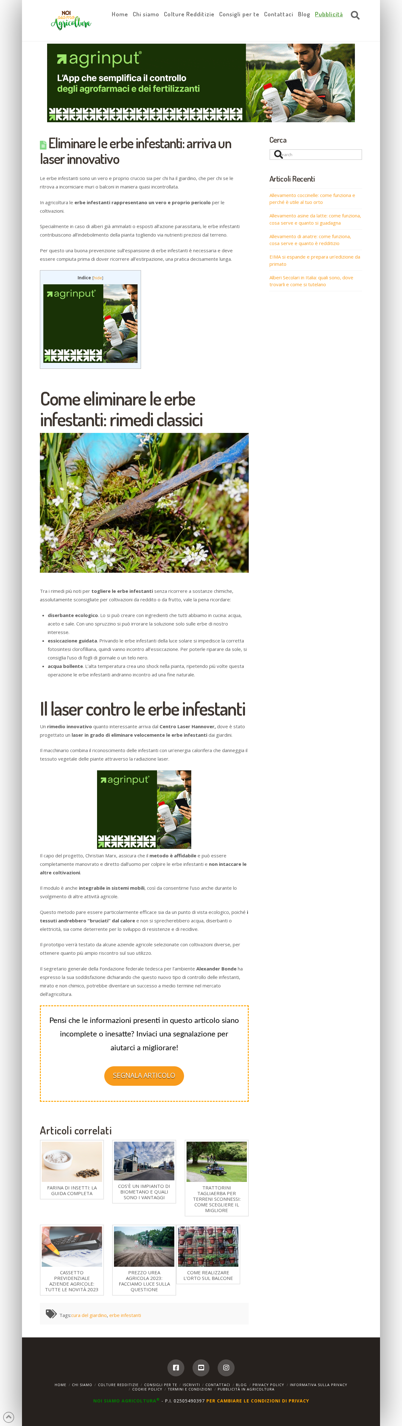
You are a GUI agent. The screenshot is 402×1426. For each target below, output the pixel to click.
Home (60, 1384)
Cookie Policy (147, 1389)
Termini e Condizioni (190, 1389)
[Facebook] (175, 1367)
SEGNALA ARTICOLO (144, 1075)
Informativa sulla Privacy (318, 1384)
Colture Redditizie (118, 1384)
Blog (241, 1384)
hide (98, 278)
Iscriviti (191, 1384)
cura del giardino (89, 1315)
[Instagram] (226, 1367)
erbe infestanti (125, 1315)
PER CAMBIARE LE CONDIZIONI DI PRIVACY (257, 1401)
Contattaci (217, 1384)
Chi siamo (82, 1384)
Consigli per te (160, 1384)
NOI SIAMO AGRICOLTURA (126, 1401)
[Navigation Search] (353, 15)
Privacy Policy (268, 1384)
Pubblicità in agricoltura (246, 1389)
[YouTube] (201, 1367)
